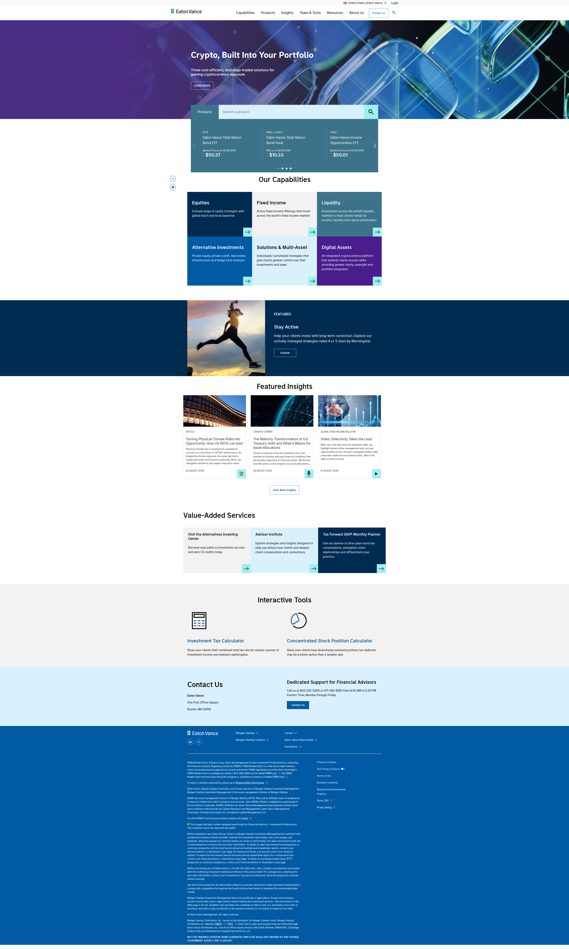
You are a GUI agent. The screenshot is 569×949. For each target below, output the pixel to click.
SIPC (230, 924)
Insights (287, 13)
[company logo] (186, 12)
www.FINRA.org (275, 776)
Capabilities (245, 13)
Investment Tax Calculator (215, 641)
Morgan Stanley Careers (250, 740)
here (245, 818)
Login (394, 3)
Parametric (291, 746)
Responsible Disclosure (250, 782)
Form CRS (323, 800)
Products (268, 13)
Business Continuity (327, 782)
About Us (356, 13)
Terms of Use (324, 775)
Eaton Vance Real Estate (299, 740)
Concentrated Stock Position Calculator (330, 641)
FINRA (218, 924)
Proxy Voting (324, 807)
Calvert (288, 733)
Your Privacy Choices (329, 769)
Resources (335, 13)
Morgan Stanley (245, 733)
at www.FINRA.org (265, 773)
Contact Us (378, 13)
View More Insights (284, 490)
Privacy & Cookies (326, 762)
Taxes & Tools (310, 13)
